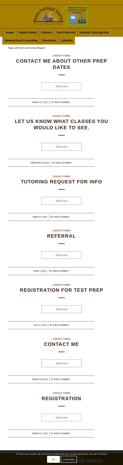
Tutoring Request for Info (61, 181)
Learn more (68, 459)
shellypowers (62, 102)
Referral (61, 236)
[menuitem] (9, 32)
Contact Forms (61, 56)
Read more (61, 86)
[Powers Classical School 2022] (61, 16)
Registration (61, 398)
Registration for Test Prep (61, 290)
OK (53, 459)
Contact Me (61, 344)
